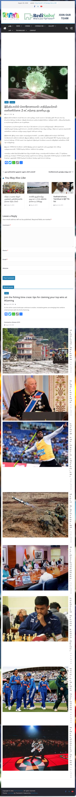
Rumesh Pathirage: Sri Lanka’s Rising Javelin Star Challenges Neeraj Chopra (71, 450)
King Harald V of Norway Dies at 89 (71, 391)
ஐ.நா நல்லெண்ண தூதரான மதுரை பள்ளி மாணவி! (20, 172)
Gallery (51, 26)
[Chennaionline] (5, 28)
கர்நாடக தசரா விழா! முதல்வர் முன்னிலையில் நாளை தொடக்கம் (13, 199)
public (6, 293)
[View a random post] (71, 28)
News (18, 26)
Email (5, 259)
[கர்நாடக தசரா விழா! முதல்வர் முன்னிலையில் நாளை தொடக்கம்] (13, 183)
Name (5, 250)
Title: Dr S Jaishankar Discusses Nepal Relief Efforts (71, 563)
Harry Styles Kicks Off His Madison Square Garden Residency (71, 746)
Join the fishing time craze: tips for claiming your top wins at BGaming (35, 299)
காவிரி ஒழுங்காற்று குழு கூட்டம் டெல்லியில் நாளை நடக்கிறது (37, 199)
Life (10, 30)
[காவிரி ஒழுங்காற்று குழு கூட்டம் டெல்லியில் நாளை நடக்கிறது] (38, 183)
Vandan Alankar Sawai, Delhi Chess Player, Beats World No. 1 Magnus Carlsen (71, 624)
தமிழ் (10, 26)
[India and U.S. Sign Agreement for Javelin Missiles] (35, 518)
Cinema (27, 26)
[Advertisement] (38, 52)
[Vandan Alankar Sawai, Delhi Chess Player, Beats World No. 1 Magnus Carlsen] (35, 631)
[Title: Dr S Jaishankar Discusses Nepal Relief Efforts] (35, 570)
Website (5, 268)
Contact (33, 30)
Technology (20, 30)
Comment (7, 225)
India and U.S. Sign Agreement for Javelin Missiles (71, 511)
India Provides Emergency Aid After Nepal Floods (71, 344)
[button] (12, 26)
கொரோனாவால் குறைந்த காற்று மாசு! (60, 172)
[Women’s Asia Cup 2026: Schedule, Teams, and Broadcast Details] (35, 695)
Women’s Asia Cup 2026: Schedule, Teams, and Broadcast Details (71, 689)
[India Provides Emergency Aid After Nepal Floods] (35, 351)
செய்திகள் (12, 102)
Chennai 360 (39, 26)
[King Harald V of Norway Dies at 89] (35, 398)
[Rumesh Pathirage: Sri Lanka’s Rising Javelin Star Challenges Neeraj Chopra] (35, 456)
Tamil (6, 102)
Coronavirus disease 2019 (12, 322)
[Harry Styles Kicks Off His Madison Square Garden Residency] (35, 752)
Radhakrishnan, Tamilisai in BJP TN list (61, 199)
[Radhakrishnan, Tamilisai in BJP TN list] (62, 183)
